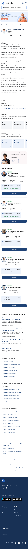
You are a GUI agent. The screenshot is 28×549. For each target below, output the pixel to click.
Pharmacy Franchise (18, 509)
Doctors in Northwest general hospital (11, 426)
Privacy (7, 545)
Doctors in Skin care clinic (8, 448)
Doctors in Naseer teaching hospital (11, 420)
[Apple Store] (17, 499)
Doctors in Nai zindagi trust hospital (11, 470)
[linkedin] (25, 543)
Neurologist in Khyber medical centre (11, 398)
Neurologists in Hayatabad (9, 376)
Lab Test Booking (18, 515)
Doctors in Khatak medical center (10, 440)
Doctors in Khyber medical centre (10, 456)
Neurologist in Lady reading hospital (11, 389)
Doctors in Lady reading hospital (10, 411)
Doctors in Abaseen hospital (9, 429)
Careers (3, 519)
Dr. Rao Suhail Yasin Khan (15, 231)
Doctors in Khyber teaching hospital (11, 438)
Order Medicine (17, 512)
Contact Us (4, 525)
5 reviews (21, 209)
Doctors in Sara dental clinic (9, 464)
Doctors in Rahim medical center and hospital (13, 467)
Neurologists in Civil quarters (9, 373)
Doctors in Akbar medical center (10, 435)
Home (2, 24)
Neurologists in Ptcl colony (9, 367)
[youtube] (15, 543)
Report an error (14, 161)
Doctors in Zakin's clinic (8, 423)
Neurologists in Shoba (8, 361)
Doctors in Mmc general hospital (10, 417)
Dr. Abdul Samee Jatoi (14, 203)
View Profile (14, 193)
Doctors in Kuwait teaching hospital (11, 459)
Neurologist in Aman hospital (9, 401)
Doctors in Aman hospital (8, 462)
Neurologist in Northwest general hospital (12, 392)
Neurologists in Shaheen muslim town (11, 364)
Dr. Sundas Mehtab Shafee (15, 259)
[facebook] (19, 543)
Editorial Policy (5, 522)
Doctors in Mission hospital (9, 432)
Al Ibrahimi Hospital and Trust (9, 105)
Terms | (3, 545)
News (3, 515)
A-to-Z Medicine (5, 531)
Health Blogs (4, 534)
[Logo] (3, 480)
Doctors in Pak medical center (9, 414)
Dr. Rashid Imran (12, 173)
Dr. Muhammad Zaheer (14, 287)
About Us (4, 512)
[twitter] (22, 543)
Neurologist (14, 24)
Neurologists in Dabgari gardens (10, 370)
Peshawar (8, 24)
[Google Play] (6, 499)
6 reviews (21, 181)
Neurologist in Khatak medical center (11, 395)
